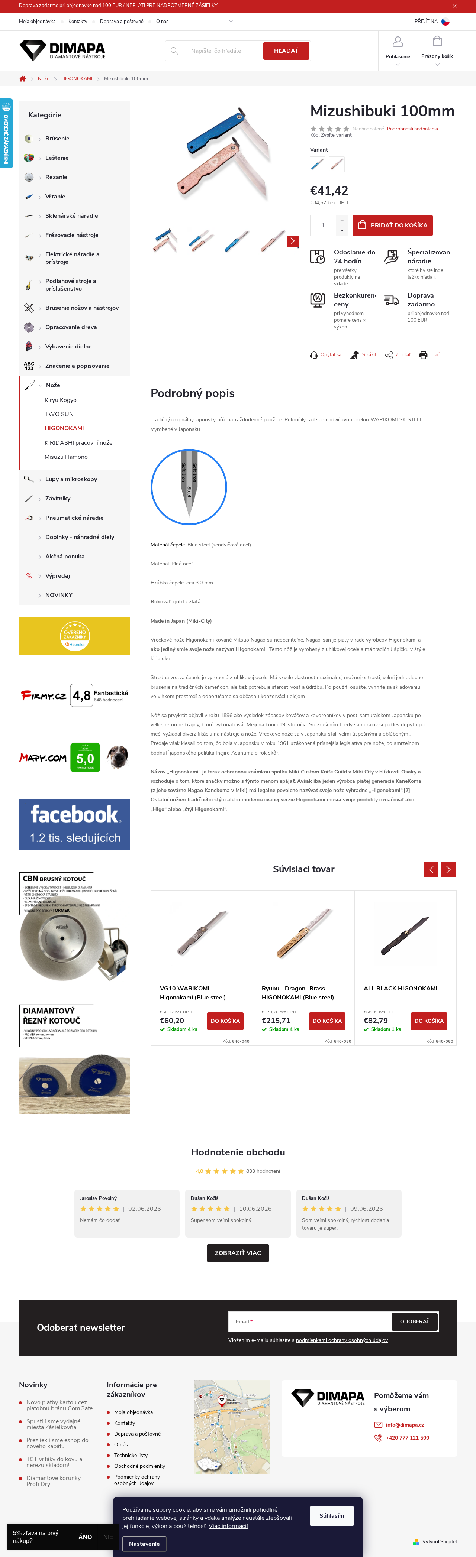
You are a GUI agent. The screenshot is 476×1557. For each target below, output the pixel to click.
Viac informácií (228, 1526)
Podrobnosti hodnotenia (412, 129)
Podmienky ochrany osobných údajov (137, 1480)
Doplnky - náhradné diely (79, 537)
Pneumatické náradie (74, 518)
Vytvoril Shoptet (439, 1541)
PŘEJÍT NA (426, 21)
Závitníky (57, 498)
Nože (53, 385)
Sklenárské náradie (71, 216)
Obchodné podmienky (139, 1466)
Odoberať (415, 1321)
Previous (431, 869)
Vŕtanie (55, 196)
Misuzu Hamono (66, 457)
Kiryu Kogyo (61, 400)
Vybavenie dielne (68, 347)
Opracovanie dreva (71, 327)
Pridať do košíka (399, 225)
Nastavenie (144, 1544)
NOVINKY (59, 595)
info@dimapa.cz (405, 1424)
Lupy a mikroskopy (71, 479)
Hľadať (286, 51)
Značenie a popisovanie (77, 366)
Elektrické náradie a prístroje (72, 258)
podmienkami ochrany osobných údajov (342, 1340)
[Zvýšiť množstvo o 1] (342, 220)
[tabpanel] (202, 968)
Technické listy (131, 1455)
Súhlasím (331, 1516)
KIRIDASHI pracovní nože (78, 443)
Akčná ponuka (65, 556)
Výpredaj (57, 576)
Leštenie (57, 158)
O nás (162, 21)
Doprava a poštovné (122, 21)
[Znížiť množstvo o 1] (342, 231)
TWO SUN (59, 414)
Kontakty (77, 21)
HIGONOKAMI (64, 428)
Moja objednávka (37, 21)
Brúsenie (57, 138)
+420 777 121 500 (407, 1437)
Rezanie (56, 177)
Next (448, 869)
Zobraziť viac (238, 1253)
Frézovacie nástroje (72, 235)
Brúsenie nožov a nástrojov (82, 308)
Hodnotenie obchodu (238, 1152)
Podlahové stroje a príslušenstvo (70, 285)
